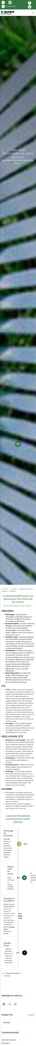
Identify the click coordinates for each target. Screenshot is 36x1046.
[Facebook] (4, 1004)
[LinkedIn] (15, 1004)
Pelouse (7, 976)
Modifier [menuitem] (31, 1015)
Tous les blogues (5, 590)
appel (28, 776)
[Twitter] (9, 1004)
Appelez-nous (20, 668)
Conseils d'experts (13, 590)
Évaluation (11, 6)
